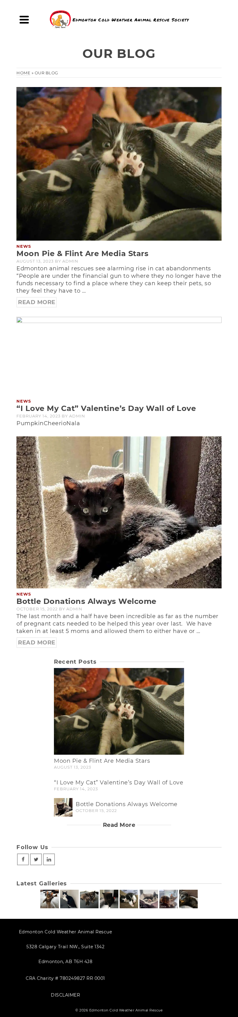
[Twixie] (168, 899)
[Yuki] (129, 899)
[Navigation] (24, 19)
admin (70, 261)
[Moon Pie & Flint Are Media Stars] (118, 163)
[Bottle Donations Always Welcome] (118, 511)
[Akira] (89, 899)
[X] (36, 859)
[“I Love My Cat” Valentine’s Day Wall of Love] (118, 355)
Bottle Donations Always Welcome (127, 804)
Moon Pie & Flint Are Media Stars (102, 760)
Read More (36, 302)
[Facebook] (23, 859)
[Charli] (148, 899)
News (23, 246)
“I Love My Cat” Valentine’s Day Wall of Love (118, 782)
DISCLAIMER (65, 995)
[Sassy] (69, 899)
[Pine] (49, 899)
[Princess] (188, 899)
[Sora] (109, 899)
